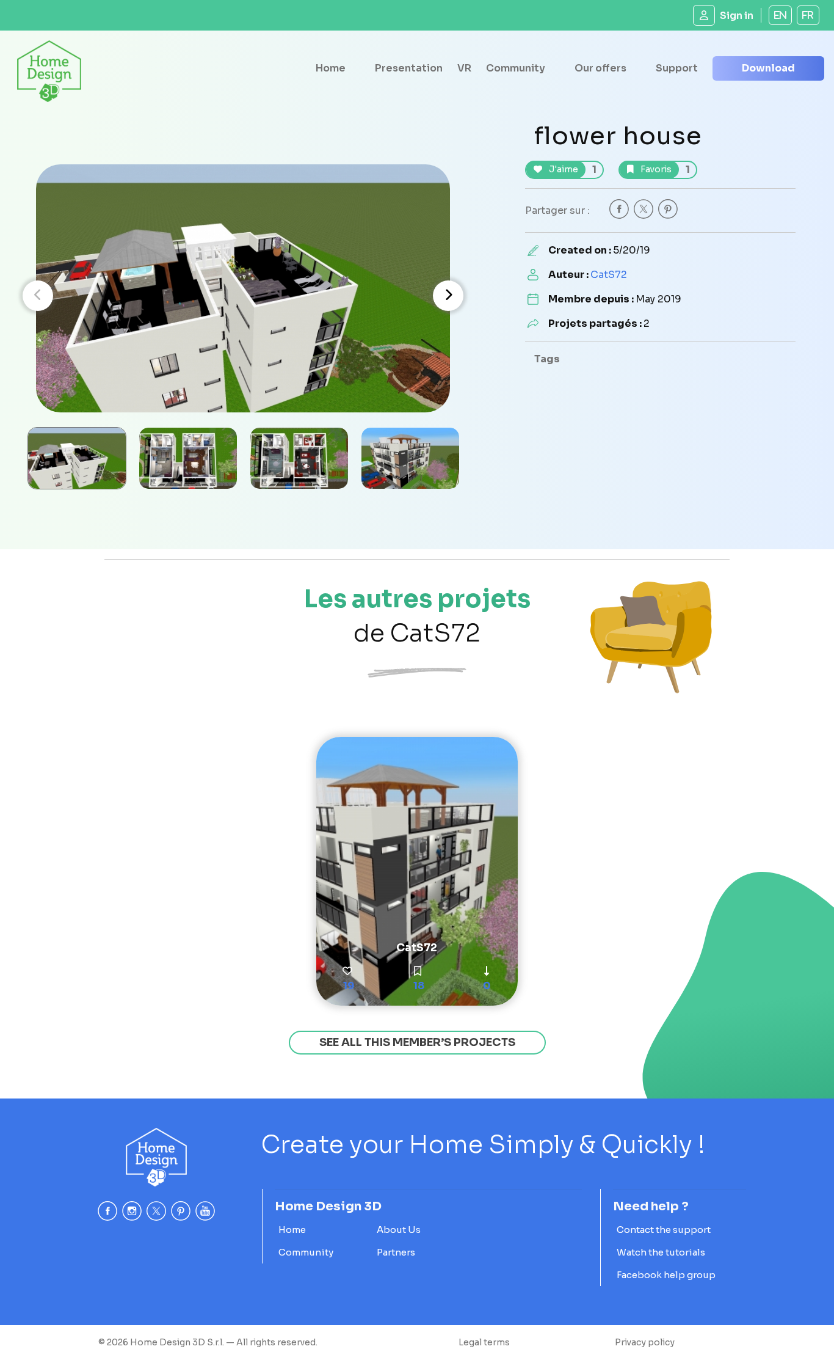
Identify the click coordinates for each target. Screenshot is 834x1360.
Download (768, 68)
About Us (399, 1229)
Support (677, 68)
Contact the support (664, 1229)
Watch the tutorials (661, 1252)
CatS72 (608, 274)
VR (464, 68)
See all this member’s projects (417, 1042)
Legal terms (484, 1342)
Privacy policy (645, 1342)
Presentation (409, 68)
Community (515, 68)
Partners (396, 1252)
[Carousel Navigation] (243, 295)
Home (331, 68)
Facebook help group (666, 1275)
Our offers (600, 68)
